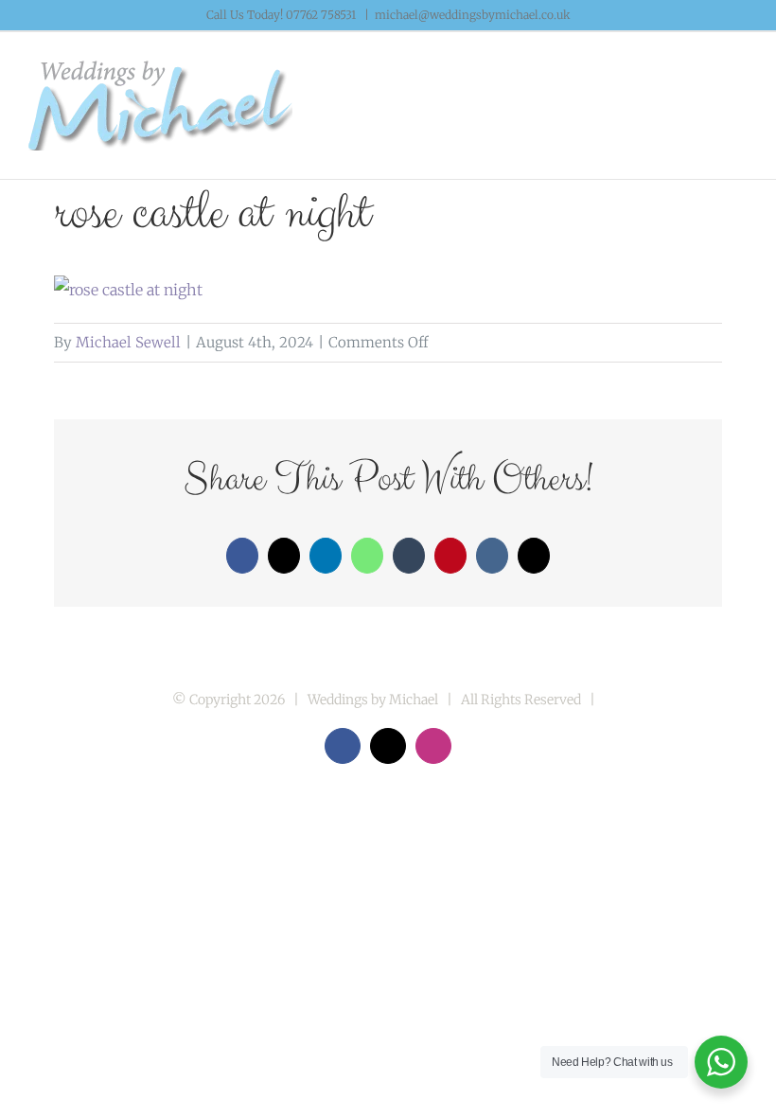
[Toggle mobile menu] (740, 80)
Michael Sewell (128, 342)
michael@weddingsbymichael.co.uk (473, 15)
